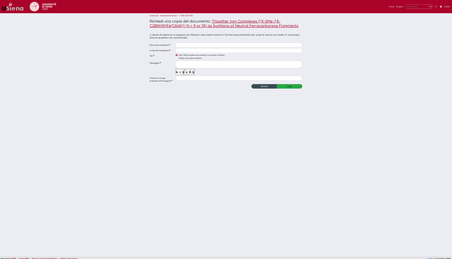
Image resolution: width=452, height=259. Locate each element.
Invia (289, 86)
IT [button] (436, 6)
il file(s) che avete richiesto (190, 58)
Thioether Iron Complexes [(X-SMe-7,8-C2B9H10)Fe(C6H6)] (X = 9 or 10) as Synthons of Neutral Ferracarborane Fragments (224, 23)
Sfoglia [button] (399, 6)
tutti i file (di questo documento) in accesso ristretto (201, 55)
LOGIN (447, 6)
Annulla (264, 86)
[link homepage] (13, 6)
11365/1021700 (186, 15)
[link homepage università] (43, 6)
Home (391, 6)
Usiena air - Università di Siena (163, 15)
